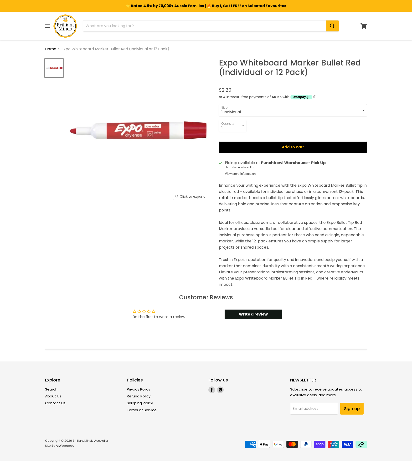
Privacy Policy (138, 389)
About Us (53, 396)
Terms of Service (142, 409)
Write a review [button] (253, 314)
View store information (240, 173)
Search (51, 389)
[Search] (332, 25)
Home (50, 49)
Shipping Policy (140, 403)
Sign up (352, 408)
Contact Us (55, 403)
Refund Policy (138, 396)
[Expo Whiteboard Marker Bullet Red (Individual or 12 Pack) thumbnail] (54, 68)
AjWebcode (65, 445)
